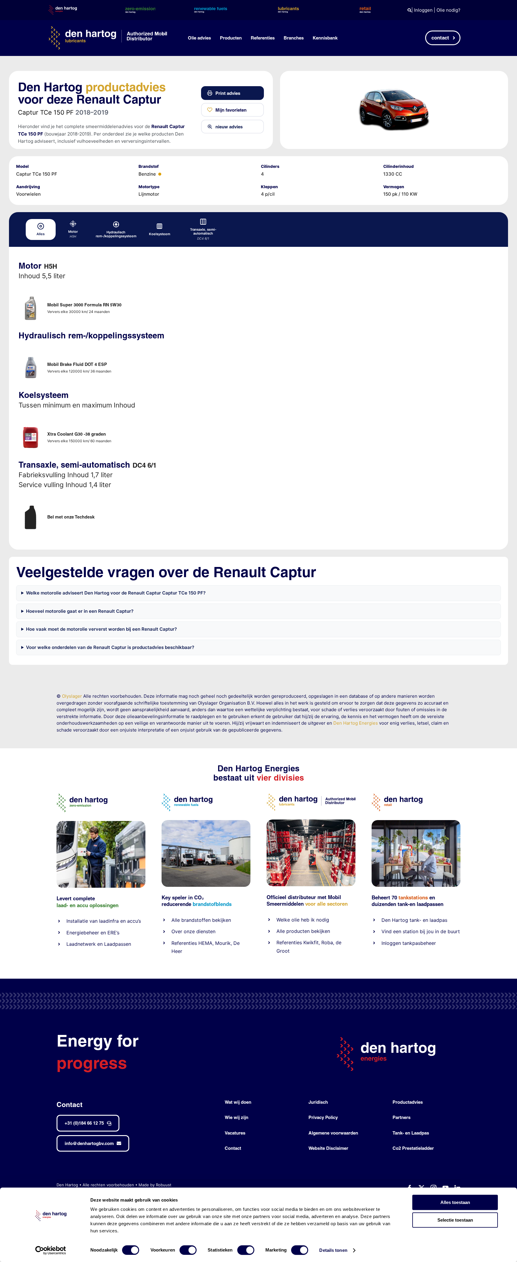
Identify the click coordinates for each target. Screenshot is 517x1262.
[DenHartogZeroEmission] (82, 796)
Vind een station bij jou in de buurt (420, 931)
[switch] (188, 1250)
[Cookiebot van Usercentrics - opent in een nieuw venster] (51, 1250)
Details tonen (333, 1250)
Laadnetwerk (81, 944)
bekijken (221, 920)
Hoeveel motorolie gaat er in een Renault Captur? (79, 611)
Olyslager (72, 696)
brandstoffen (196, 920)
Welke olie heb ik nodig (302, 920)
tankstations (414, 897)
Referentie (287, 942)
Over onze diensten (193, 931)
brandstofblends (212, 904)
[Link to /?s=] (409, 10)
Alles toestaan (455, 1202)
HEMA (205, 943)
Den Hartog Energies (355, 723)
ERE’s (113, 933)
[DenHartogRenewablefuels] (187, 796)
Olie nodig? (448, 10)
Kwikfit (311, 942)
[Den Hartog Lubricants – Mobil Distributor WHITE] (107, 28)
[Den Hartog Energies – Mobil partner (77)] (206, 822)
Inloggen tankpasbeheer (408, 943)
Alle (176, 920)
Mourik (223, 943)
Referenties (184, 943)
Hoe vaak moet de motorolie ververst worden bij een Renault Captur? (101, 629)
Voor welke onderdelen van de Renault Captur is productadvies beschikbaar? (110, 647)
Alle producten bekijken (303, 931)
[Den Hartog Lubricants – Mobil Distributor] (311, 796)
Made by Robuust (155, 1184)
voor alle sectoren (326, 904)
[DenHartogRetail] (397, 796)
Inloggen (423, 10)
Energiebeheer (82, 933)
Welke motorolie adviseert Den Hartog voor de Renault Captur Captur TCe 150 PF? (116, 593)
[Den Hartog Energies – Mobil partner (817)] (416, 822)
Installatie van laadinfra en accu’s (103, 921)
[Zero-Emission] (101, 823)
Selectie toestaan (455, 1220)
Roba (327, 942)
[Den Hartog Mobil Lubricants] (311, 822)
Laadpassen (117, 944)
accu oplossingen (97, 905)
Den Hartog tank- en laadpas (414, 920)
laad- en (66, 905)
